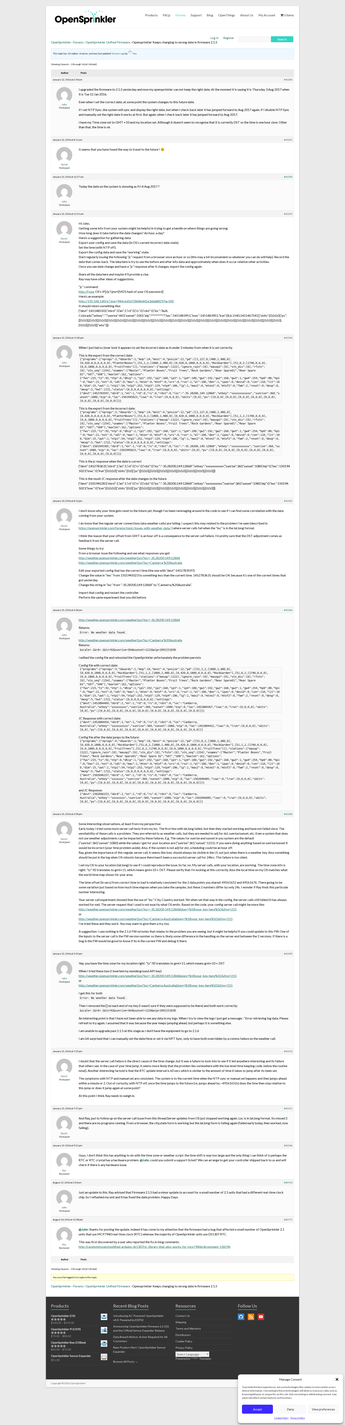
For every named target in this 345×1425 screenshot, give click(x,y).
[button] (337, 1379)
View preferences (323, 1409)
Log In (215, 38)
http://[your (87, 291)
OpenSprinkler (61, 42)
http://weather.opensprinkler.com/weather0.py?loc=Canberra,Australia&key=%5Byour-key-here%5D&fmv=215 (156, 919)
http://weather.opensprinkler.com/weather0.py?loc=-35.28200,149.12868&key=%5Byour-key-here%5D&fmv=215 (158, 909)
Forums (180, 15)
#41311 (288, 1108)
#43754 (288, 1182)
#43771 (288, 1219)
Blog (210, 15)
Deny (290, 1409)
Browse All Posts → (125, 1361)
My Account (266, 15)
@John (144, 1160)
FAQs (167, 15)
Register (228, 38)
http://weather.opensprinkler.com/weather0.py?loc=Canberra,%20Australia (130, 563)
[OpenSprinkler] (85, 17)
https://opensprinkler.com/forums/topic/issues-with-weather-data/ (125, 528)
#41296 (288, 337)
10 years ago (118, 53)
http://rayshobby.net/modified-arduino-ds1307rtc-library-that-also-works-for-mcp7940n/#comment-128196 (154, 1247)
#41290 (288, 176)
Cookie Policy (281, 1417)
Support (196, 15)
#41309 (288, 953)
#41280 (288, 79)
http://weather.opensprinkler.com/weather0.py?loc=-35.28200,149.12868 (129, 558)
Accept (257, 1409)
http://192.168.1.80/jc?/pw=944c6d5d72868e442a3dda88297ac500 (126, 301)
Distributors (183, 1335)
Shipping (180, 1322)
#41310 (288, 1051)
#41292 (288, 213)
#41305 (288, 500)
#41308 (288, 813)
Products (151, 15)
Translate (205, 1358)
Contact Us (182, 1315)
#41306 (288, 610)
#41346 (288, 1145)
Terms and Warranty (188, 1328)
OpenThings (226, 15)
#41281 (288, 139)
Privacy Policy (297, 1417)
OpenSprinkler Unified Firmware (107, 42)
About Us (246, 15)
